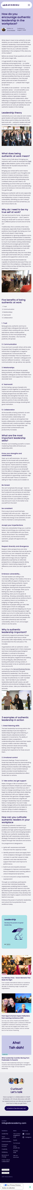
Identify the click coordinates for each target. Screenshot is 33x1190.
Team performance (5, 1137)
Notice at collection (8, 1188)
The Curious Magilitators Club (16, 1135)
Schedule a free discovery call (16, 1108)
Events (15, 1140)
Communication (6, 1141)
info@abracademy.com (14, 1123)
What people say (16, 1147)
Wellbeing (4, 1152)
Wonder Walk (15, 1151)
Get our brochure (16, 1156)
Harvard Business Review (21, 669)
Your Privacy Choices (14, 1185)
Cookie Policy (5, 1172)
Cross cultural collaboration (6, 1160)
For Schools (16, 1143)
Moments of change (5, 1156)
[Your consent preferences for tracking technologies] (30, 1187)
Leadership (5, 1134)
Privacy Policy (5, 1169)
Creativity (4, 1149)
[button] (28, 5)
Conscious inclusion (5, 1145)
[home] (11, 5)
